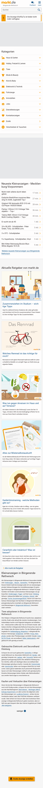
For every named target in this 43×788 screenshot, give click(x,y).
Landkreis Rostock (23, 694)
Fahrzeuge (10, 92)
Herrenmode (9, 666)
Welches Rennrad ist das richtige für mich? (20, 354)
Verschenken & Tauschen (16, 127)
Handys (34, 655)
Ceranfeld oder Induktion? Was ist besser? (19, 551)
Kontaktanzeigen (13, 115)
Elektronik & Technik (14, 87)
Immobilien (10, 98)
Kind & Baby (11, 81)
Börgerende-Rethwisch (23, 605)
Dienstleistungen (13, 110)
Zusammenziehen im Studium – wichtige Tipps (21, 305)
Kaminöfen (23, 583)
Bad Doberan (23, 689)
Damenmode (36, 664)
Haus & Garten (12, 58)
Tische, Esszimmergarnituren (17, 598)
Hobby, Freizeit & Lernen (15, 63)
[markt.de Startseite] (8, 2)
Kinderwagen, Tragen (15, 594)
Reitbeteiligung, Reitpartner (19, 631)
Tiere (8, 69)
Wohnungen (9, 583)
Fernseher (29, 657)
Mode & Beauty (12, 75)
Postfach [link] (33, 5)
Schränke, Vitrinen (28, 596)
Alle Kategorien (6, 705)
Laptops (19, 657)
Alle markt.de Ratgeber (14, 568)
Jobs (8, 104)
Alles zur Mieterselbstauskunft (17, 453)
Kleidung (36, 594)
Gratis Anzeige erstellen (23, 779)
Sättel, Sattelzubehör (29, 638)
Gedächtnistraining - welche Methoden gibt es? (21, 501)
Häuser (16, 583)
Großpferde (19, 634)
